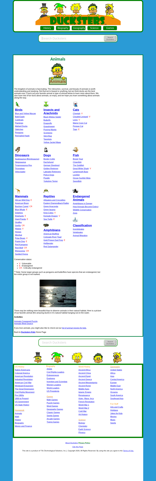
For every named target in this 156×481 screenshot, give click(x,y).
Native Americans (22, 370)
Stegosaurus (20, 162)
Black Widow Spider (52, 117)
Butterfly (47, 120)
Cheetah (76, 113)
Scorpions (48, 133)
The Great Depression (24, 389)
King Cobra (48, 213)
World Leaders (53, 388)
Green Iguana (49, 210)
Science (94, 28)
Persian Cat (78, 126)
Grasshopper (49, 126)
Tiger (75, 129)
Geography (79, 28)
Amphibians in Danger (82, 203)
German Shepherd (51, 165)
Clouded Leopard (80, 117)
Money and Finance (23, 426)
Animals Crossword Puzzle (26, 321)
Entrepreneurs (53, 375)
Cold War (82, 411)
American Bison (22, 203)
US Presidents (53, 391)
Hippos (18, 229)
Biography (63, 28)
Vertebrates (78, 232)
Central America (117, 379)
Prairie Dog (20, 241)
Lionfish (76, 175)
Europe (113, 383)
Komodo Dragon (51, 216)
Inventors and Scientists (57, 382)
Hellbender (48, 243)
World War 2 (83, 408)
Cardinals (19, 120)
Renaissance (84, 395)
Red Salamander (51, 247)
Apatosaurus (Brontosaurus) (27, 159)
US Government (22, 402)
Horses (18, 232)
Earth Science (84, 429)
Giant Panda (20, 219)
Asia (112, 376)
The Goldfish (78, 165)
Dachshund (49, 162)
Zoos (75, 213)
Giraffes (18, 222)
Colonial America (22, 373)
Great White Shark (81, 169)
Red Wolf (19, 248)
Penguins (19, 133)
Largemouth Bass (80, 172)
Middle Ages (83, 389)
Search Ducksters (110, 38)
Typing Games (53, 422)
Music (112, 420)
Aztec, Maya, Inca (86, 398)
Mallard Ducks (21, 126)
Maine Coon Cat (80, 123)
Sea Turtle (48, 219)
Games (110, 28)
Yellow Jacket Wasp (52, 142)
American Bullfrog (51, 234)
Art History (83, 414)
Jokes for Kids (116, 413)
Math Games (52, 400)
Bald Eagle (20, 117)
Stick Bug (48, 136)
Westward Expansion (24, 386)
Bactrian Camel (21, 206)
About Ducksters (71, 443)
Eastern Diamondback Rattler (56, 203)
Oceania (114, 392)
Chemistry (82, 426)
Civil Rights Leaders (55, 372)
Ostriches (19, 129)
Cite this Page (77, 447)
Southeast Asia (116, 398)
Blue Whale (20, 210)
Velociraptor (20, 172)
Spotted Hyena (21, 254)
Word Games (52, 406)
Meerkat (18, 235)
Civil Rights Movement (24, 392)
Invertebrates (78, 229)
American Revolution (24, 376)
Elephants (19, 216)
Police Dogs (49, 175)
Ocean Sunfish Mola (81, 178)
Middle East (115, 386)
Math (17, 417)
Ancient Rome (84, 386)
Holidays (114, 410)
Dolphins (19, 213)
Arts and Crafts (116, 407)
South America (116, 395)
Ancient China (84, 373)
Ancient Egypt (84, 376)
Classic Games (53, 412)
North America (116, 389)
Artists (49, 369)
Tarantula (48, 139)
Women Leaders (54, 385)
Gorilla (18, 225)
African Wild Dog (22, 200)
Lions (75, 120)
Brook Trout (78, 159)
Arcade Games (53, 419)
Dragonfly (48, 123)
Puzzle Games (53, 403)
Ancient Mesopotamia (87, 383)
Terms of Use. (128, 451)
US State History (22, 405)
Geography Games (55, 409)
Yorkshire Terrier (51, 181)
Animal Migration (80, 236)
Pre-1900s (19, 395)
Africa (112, 373)
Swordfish (77, 181)
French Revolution (86, 402)
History (47, 28)
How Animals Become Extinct (85, 207)
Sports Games (53, 416)
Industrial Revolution (24, 379)
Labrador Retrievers (52, 172)
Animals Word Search (23, 324)
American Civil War (23, 383)
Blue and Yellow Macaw (25, 113)
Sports (113, 423)
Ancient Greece (85, 379)
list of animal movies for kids (74, 328)
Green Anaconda (51, 206)
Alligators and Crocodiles (54, 200)
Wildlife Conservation (82, 210)
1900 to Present (22, 398)
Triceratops (20, 169)
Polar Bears (20, 238)
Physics (81, 432)
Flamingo (19, 123)
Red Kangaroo (21, 245)
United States (116, 370)
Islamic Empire (84, 392)
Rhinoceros (20, 251)
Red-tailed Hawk (22, 136)
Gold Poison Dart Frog (53, 240)
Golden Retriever (51, 169)
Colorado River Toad (52, 237)
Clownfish (77, 162)
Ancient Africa (84, 370)
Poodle (47, 178)
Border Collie (49, 159)
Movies (113, 417)
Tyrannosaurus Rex (23, 165)
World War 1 (83, 405)
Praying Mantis (50, 130)
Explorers (51, 378)
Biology (81, 423)
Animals (18, 413)
